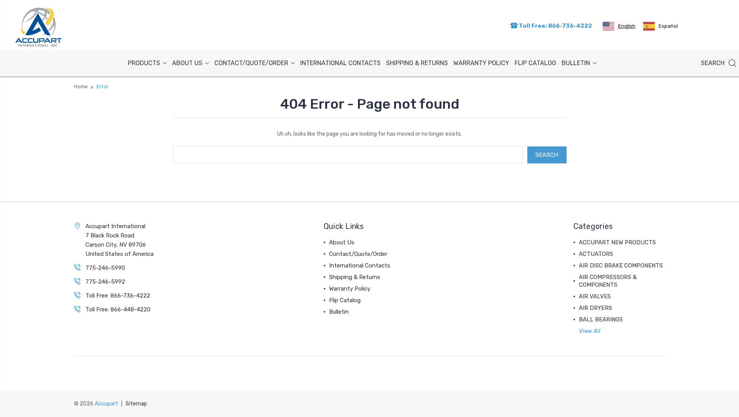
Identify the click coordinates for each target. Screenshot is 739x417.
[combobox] (619, 26)
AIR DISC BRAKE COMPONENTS (621, 265)
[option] (660, 26)
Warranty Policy (481, 63)
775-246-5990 (105, 267)
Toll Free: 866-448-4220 (117, 309)
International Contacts (340, 63)
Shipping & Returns (417, 63)
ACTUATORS (596, 254)
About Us (187, 63)
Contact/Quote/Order (251, 63)
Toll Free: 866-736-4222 (555, 25)
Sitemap (136, 403)
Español (668, 26)
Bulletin (576, 63)
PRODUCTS (144, 63)
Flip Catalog (535, 63)
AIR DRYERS (595, 307)
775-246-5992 (105, 281)
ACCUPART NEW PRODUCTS (617, 242)
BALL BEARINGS (601, 319)
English (626, 26)
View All (589, 331)
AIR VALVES (595, 296)
